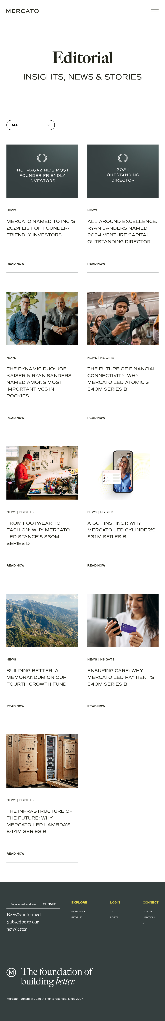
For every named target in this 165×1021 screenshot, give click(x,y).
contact (149, 911)
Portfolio (78, 911)
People (76, 917)
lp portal (115, 914)
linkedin (149, 917)
